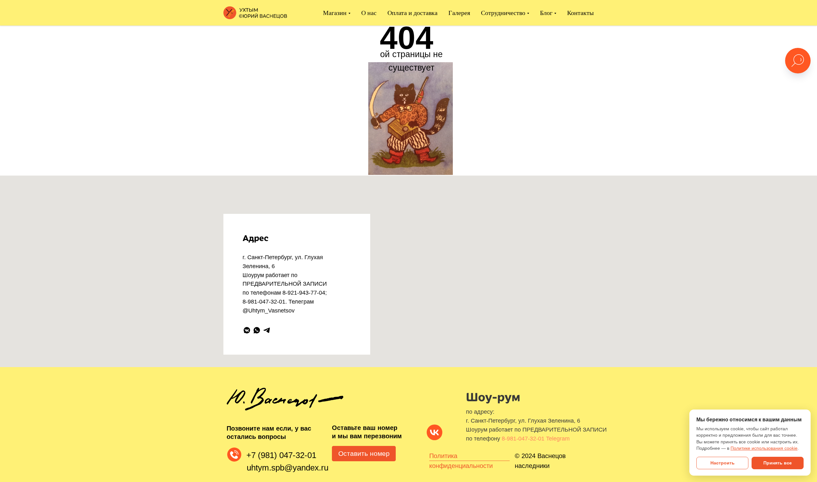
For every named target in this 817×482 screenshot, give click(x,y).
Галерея (459, 12)
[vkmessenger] (247, 330)
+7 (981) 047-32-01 (281, 455)
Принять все (777, 463)
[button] (364, 453)
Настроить (722, 463)
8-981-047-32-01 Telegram (536, 438)
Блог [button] (546, 12)
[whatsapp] (257, 330)
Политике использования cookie (764, 448)
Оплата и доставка (412, 12)
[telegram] (267, 330)
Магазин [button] (335, 12)
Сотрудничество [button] (503, 12)
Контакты (580, 12)
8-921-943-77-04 (303, 293)
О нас (369, 12)
